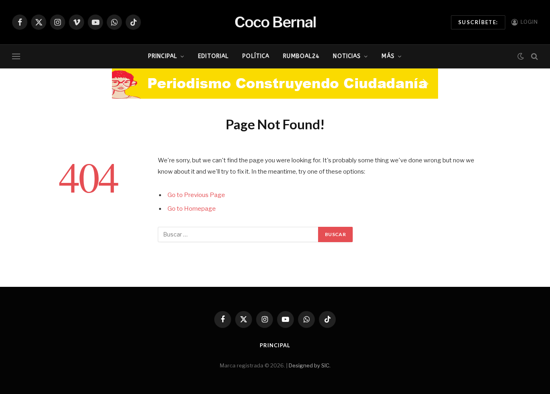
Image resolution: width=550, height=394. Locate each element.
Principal (162, 56)
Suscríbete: (478, 22)
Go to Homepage (191, 208)
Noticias (347, 56)
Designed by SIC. (310, 365)
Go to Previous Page (196, 195)
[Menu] (16, 57)
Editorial (213, 56)
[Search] (533, 57)
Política (255, 56)
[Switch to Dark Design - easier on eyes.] (520, 56)
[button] (124, 83)
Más (388, 56)
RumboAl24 (301, 56)
